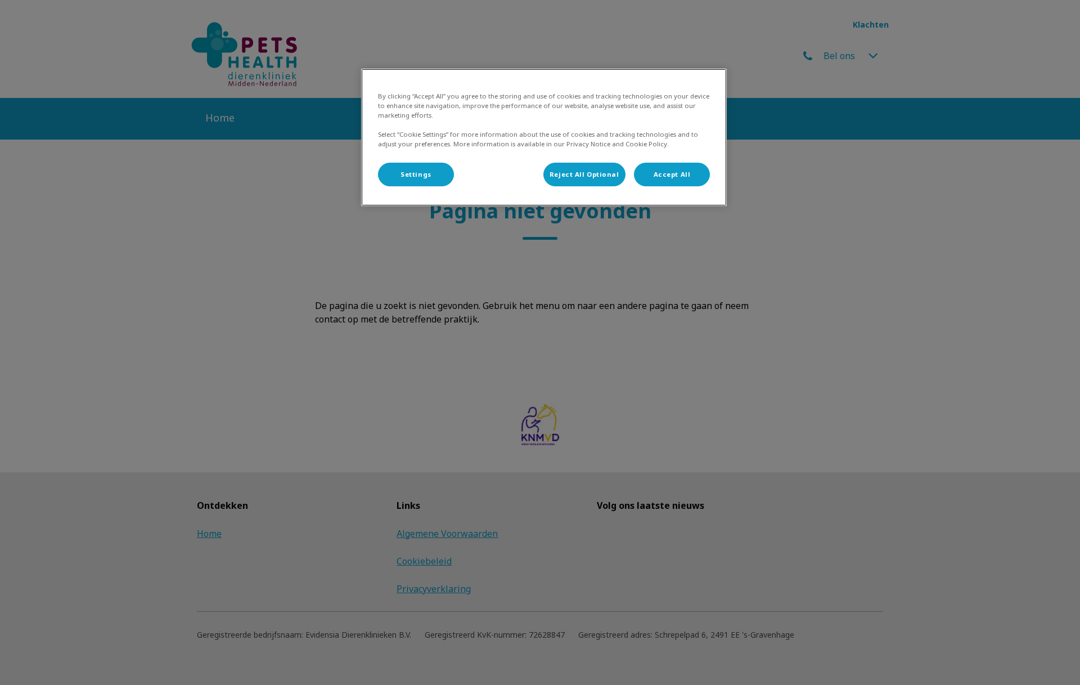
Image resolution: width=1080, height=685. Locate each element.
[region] (544, 137)
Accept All (672, 174)
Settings (415, 174)
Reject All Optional (584, 174)
